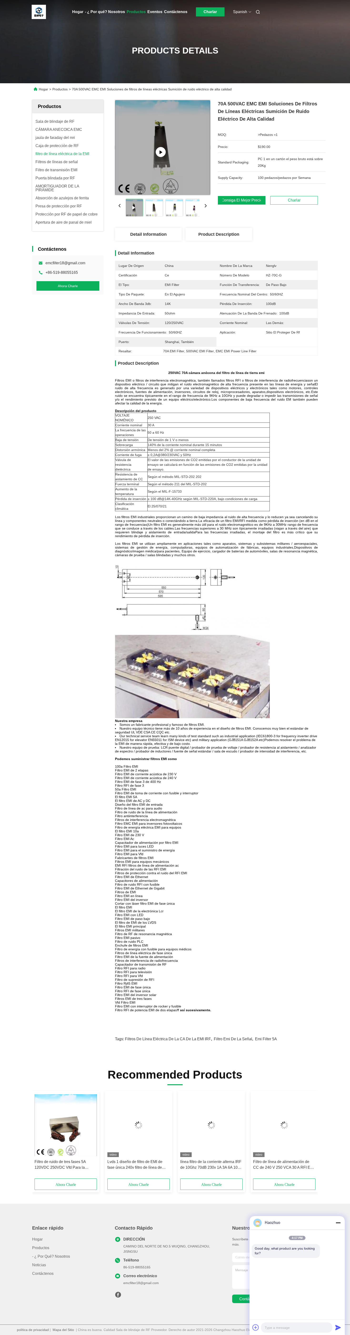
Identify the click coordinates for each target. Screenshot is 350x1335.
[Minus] (338, 1223)
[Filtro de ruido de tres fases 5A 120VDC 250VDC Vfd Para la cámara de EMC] (66, 1125)
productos (40, 1248)
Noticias (39, 1265)
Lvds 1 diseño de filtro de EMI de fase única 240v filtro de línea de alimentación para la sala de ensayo (137, 1165)
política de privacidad (33, 1330)
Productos (136, 12)
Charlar (210, 12)
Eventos (154, 12)
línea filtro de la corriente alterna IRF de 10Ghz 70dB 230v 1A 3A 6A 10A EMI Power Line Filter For (210, 1165)
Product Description (218, 234)
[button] (40, 1136)
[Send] (338, 1327)
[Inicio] (39, 12)
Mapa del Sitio (63, 1330)
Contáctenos (175, 12)
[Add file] (255, 1327)
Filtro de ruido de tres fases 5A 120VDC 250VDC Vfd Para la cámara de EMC (60, 1165)
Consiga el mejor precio (242, 200)
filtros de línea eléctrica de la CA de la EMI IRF (168, 1039)
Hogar (77, 12)
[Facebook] (118, 1296)
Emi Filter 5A (266, 1039)
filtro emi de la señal (233, 1039)
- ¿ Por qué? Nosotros (105, 12)
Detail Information (148, 234)
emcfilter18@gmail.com (65, 263)
